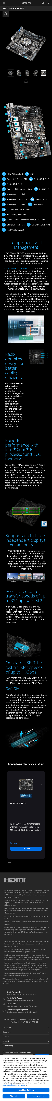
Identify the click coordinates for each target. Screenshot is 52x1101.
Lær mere (26, 848)
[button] (4, 3)
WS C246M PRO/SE (13, 8)
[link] (26, 3)
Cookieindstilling (26, 1090)
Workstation (15, 1022)
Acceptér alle (38, 1096)
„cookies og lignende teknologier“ (14, 1085)
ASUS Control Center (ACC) (17, 268)
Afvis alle (14, 1096)
